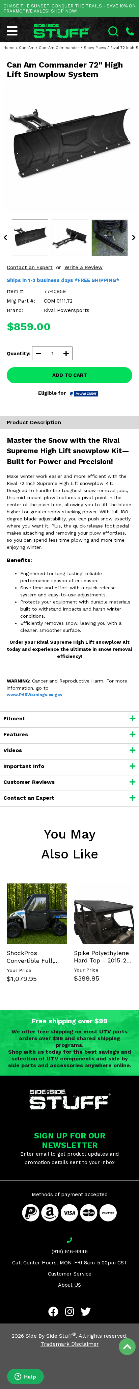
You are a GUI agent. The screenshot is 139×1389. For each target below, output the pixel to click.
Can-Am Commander (59, 48)
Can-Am (26, 48)
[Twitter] (85, 1311)
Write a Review (83, 267)
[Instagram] (69, 1311)
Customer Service (69, 1274)
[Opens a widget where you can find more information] (25, 1377)
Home (9, 48)
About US (69, 1285)
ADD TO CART (69, 375)
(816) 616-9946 (70, 1252)
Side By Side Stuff (51, 1336)
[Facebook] (53, 1311)
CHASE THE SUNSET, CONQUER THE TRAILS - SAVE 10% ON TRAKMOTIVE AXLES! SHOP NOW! (69, 8)
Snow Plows (95, 48)
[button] (138, 1388)
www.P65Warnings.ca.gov (34, 694)
